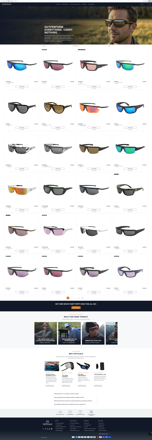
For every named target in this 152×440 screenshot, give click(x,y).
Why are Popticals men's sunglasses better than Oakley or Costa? (69, 397)
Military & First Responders (89, 430)
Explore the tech (50, 385)
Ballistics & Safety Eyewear (61, 426)
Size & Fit (86, 426)
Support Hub (86, 423)
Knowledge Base (87, 425)
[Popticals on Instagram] (5, 1)
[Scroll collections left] (1, 334)
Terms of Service (102, 428)
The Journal (72, 425)
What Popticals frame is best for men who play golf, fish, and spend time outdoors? (73, 400)
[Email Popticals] (1, 1)
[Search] (149, 4)
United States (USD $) (103, 433)
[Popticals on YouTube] (8, 1)
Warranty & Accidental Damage (90, 428)
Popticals (45, 437)
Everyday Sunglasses (60, 423)
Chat (16, 1)
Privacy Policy (101, 426)
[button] (59, 4)
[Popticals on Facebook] (3, 1)
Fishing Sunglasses (59, 428)
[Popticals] (6, 4)
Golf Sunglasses (59, 425)
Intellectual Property (102, 430)
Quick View (22, 86)
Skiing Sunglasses (59, 430)
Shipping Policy (101, 425)
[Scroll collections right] (150, 334)
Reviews (12, 1)
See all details (22, 88)
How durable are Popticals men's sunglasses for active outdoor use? (69, 404)
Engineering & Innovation (74, 430)
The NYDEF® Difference (74, 423)
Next (83, 298)
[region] (76, 334)
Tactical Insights (73, 428)
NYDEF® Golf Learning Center (75, 426)
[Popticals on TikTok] (6, 1)
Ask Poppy (76, 307)
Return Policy (101, 423)
